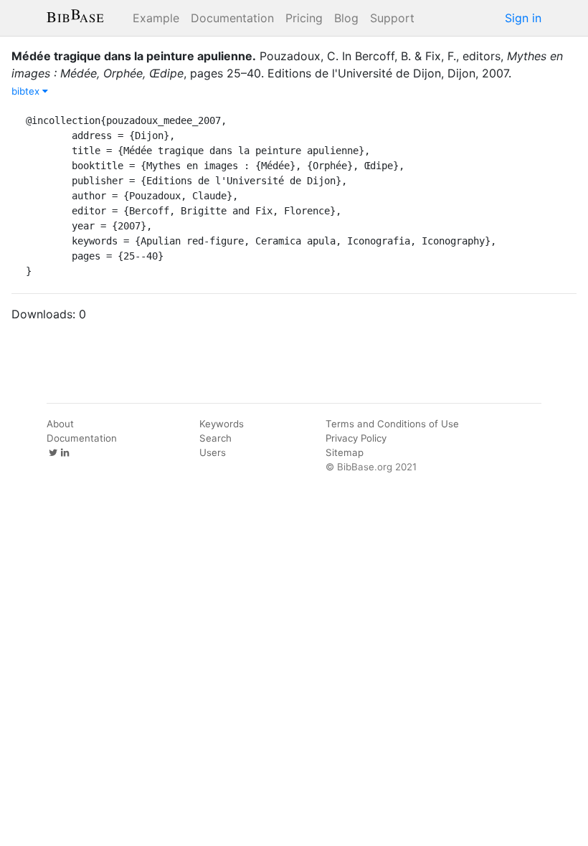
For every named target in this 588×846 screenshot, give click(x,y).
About (60, 423)
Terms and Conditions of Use (392, 423)
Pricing (304, 18)
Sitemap (345, 452)
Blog (346, 18)
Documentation (232, 18)
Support (392, 18)
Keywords (221, 423)
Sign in (523, 18)
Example (156, 18)
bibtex (26, 91)
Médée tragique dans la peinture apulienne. (133, 56)
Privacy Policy (356, 438)
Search (215, 438)
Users (212, 452)
